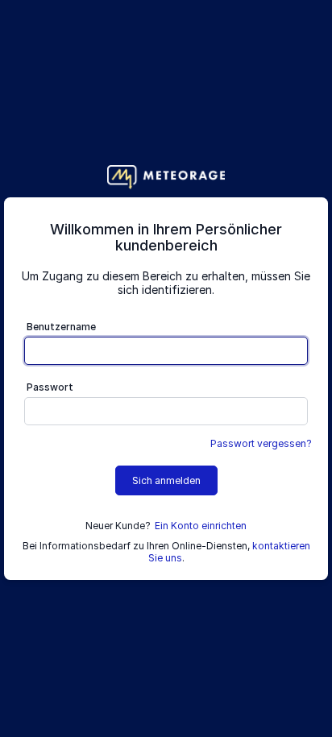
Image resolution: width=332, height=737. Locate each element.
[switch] (295, 413)
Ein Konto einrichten (201, 526)
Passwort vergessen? (261, 443)
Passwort (50, 387)
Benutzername (61, 327)
